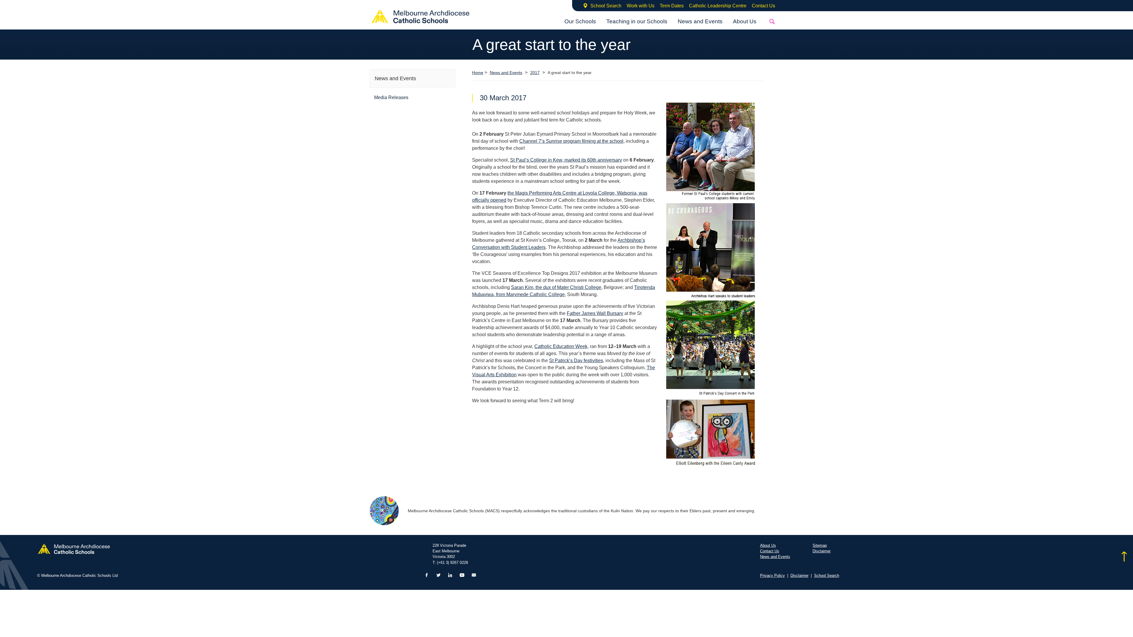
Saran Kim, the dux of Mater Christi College (556, 287)
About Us (745, 21)
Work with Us (640, 5)
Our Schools (580, 21)
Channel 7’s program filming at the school (571, 141)
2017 (535, 72)
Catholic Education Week (560, 346)
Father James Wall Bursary (595, 313)
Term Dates (672, 5)
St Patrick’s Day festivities (576, 360)
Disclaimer (822, 551)
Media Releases (391, 97)
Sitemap (820, 545)
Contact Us (763, 5)
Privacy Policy (772, 575)
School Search (605, 5)
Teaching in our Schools (636, 21)
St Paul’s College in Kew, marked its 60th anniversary (566, 159)
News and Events (700, 21)
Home (477, 72)
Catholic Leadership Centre (717, 5)
